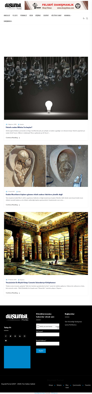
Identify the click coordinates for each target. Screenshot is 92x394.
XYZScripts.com (54, 393)
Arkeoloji (7, 15)
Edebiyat (46, 15)
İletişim (59, 385)
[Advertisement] (17, 357)
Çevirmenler (77, 385)
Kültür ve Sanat (56, 15)
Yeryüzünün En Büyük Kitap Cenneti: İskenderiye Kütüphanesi (31, 283)
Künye (51, 385)
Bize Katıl (67, 386)
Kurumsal (67, 15)
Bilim (31, 15)
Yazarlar (88, 385)
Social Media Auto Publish (39, 393)
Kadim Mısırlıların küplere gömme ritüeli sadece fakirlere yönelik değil (34, 194)
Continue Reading (12, 137)
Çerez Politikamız (70, 325)
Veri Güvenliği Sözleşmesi (73, 322)
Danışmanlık (7, 21)
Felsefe (15, 15)
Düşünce (38, 15)
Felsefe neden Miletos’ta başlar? (19, 127)
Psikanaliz (23, 15)
